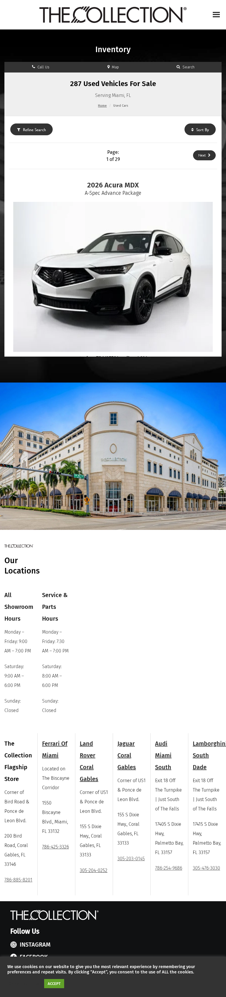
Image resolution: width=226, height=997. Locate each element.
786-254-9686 (168, 868)
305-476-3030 (206, 868)
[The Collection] (113, 14)
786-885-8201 (18, 880)
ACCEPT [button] (54, 983)
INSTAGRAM (35, 944)
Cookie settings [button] (24, 983)
